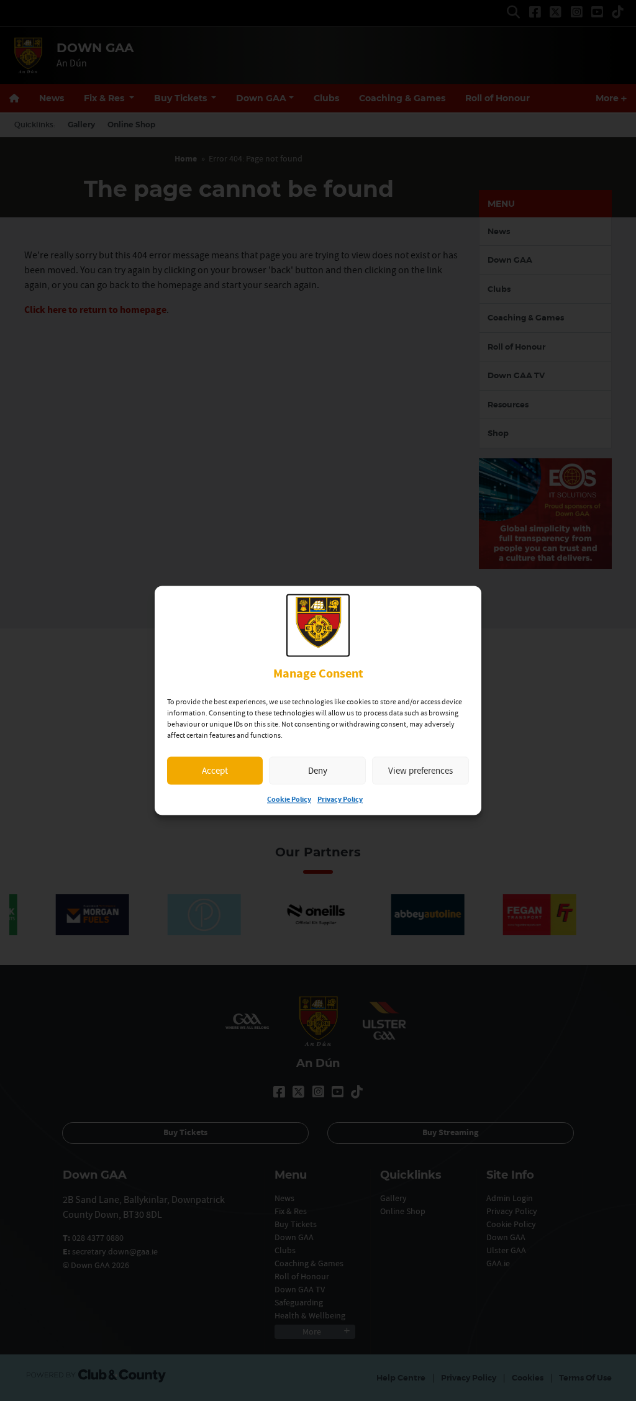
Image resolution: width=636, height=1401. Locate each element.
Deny (317, 770)
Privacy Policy (340, 800)
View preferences (420, 770)
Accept (215, 770)
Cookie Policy (289, 800)
